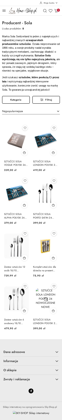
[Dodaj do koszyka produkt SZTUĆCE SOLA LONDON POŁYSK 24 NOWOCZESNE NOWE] (53, 152)
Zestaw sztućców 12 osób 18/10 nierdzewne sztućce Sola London (14, 268)
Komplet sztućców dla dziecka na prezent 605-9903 (44, 268)
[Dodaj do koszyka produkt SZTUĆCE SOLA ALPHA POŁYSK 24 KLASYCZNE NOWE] (24, 205)
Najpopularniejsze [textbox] (12, 111)
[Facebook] (31, 391)
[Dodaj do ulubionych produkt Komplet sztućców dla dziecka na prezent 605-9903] (53, 233)
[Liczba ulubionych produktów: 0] (50, 10)
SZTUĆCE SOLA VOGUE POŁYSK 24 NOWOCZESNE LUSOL (14, 163)
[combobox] (31, 111)
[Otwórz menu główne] (4, 11)
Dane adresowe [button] (14, 352)
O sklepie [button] (10, 370)
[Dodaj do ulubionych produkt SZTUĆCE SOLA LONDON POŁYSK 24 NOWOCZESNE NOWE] (53, 127)
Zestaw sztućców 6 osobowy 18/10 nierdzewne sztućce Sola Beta (14, 321)
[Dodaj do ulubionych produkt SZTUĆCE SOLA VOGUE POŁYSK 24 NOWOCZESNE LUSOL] (25, 127)
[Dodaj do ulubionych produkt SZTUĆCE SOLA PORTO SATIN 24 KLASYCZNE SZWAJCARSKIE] (53, 180)
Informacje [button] (10, 361)
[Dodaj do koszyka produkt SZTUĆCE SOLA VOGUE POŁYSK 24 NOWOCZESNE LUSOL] (24, 152)
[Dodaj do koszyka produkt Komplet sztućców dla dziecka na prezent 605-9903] (53, 258)
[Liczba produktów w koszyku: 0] (56, 10)
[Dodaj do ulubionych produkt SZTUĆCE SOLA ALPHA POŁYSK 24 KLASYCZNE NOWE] (25, 180)
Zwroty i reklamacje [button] (16, 379)
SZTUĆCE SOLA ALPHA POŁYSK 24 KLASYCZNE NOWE (15, 215)
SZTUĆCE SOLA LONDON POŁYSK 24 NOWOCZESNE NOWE (44, 163)
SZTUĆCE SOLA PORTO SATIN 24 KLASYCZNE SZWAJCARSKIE (42, 215)
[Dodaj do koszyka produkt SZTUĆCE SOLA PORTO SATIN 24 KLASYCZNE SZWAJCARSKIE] (53, 205)
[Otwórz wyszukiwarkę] (45, 10)
